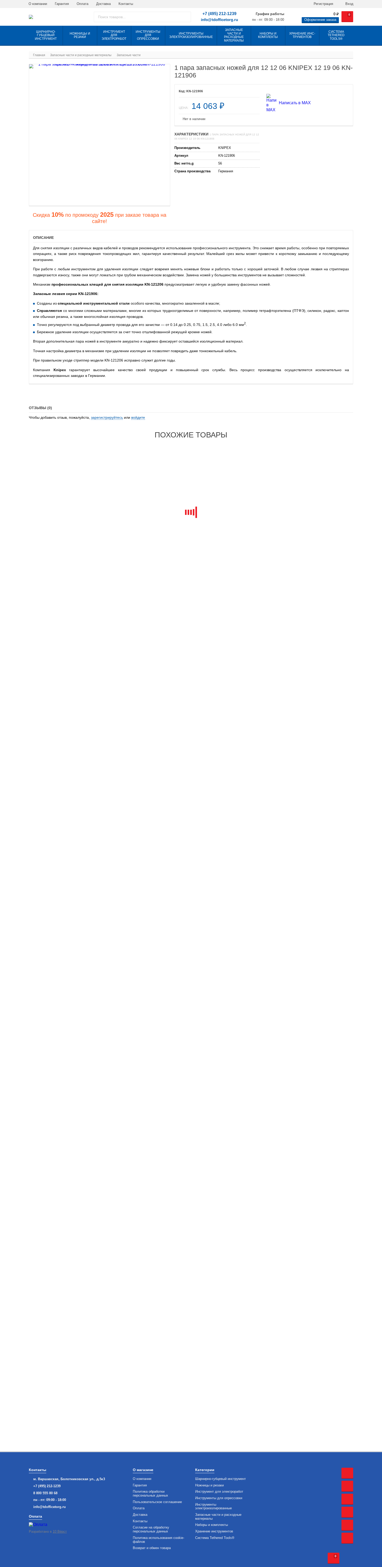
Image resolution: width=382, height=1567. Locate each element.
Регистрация (323, 4)
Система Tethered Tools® (214, 1538)
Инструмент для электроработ (219, 1491)
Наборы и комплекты (211, 1525)
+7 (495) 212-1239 (219, 13)
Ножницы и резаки (209, 1485)
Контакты (125, 4)
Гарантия (62, 4)
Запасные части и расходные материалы (218, 1516)
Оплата (82, 4)
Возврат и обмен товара (152, 1548)
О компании (38, 4)
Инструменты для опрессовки (218, 1498)
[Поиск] (185, 17)
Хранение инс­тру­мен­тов (214, 1531)
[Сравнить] (251, 91)
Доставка (103, 4)
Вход (348, 4)
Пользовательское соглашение (157, 1502)
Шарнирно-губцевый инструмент (220, 1479)
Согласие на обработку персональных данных (151, 1529)
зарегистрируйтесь (107, 417)
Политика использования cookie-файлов (158, 1540)
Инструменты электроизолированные (213, 1506)
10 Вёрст (60, 1531)
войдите (138, 417)
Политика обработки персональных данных (150, 1493)
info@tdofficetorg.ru (219, 19)
